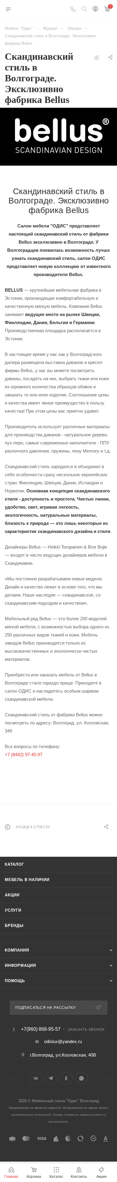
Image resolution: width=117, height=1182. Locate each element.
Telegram (50, 1078)
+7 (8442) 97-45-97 (23, 754)
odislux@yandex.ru (63, 1041)
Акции (12, 895)
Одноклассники (66, 1078)
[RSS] (96, 57)
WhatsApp (81, 1078)
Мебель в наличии (27, 879)
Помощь (15, 981)
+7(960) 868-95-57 (41, 1029)
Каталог (14, 864)
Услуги (13, 910)
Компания (17, 950)
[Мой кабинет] (95, 9)
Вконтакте (35, 1078)
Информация (20, 965)
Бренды (14, 925)
